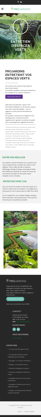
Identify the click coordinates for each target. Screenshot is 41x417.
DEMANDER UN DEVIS (15, 299)
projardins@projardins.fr (23, 321)
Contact (19, 411)
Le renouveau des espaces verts (18, 349)
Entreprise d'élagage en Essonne (18, 368)
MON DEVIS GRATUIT (14, 97)
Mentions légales (29, 411)
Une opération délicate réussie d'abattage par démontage (18, 356)
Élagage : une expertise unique (18, 364)
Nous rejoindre (17, 338)
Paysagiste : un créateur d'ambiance (19, 360)
